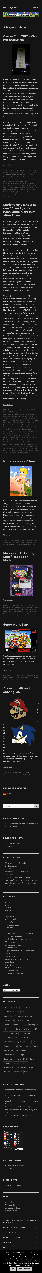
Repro (33, 614)
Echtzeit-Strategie (11, 1012)
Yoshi (9, 450)
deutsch (17, 175)
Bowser (29, 607)
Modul (34, 185)
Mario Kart (25, 611)
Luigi (11, 185)
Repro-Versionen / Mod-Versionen (14, 607)
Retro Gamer (10, 956)
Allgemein (20, 170)
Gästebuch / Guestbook (14, 1166)
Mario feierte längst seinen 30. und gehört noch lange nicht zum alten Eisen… (21, 210)
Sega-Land (9, 962)
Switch (11, 448)
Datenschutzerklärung (14, 1185)
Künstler (6, 185)
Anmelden (9, 1202)
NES (8, 187)
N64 (4, 187)
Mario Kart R (33, 611)
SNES (10, 192)
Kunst (32, 183)
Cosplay (11, 175)
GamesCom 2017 (17, 179)
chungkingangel (12, 1101)
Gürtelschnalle (8, 775)
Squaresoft (31, 433)
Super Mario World (9, 446)
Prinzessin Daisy (26, 429)
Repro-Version (8, 616)
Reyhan (16, 190)
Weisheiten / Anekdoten (15, 973)
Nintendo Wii (25, 427)
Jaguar (14, 181)
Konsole (20, 183)
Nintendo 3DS (30, 422)
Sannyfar (9, 1090)
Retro (31, 187)
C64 (25, 172)
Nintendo (13, 187)
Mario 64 (29, 418)
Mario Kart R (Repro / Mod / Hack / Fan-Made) (18, 556)
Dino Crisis (14, 1008)
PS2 (34, 1042)
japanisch (20, 181)
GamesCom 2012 (12, 925)
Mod (4, 614)
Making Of (33, 1025)
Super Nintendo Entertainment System (20, 1068)
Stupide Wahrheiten (13, 968)
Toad (14, 616)
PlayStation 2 (21, 1042)
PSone (6, 1046)
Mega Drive (27, 185)
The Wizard (17, 448)
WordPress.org (11, 1211)
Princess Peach (12, 614)
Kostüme (26, 183)
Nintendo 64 (7, 425)
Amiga (28, 170)
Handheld (32, 179)
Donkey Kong (19, 414)
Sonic (31, 775)
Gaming (26, 179)
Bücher (8, 908)
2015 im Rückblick (23, 1115)
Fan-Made (12, 609)
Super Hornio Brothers (26, 542)
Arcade (22, 412)
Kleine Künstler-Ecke (11, 1238)
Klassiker (14, 183)
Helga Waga (7, 181)
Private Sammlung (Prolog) (14, 1228)
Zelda (23, 194)
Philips (9, 429)
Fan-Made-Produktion (24, 609)
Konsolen (9, 931)
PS (30, 1042)
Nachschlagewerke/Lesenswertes (18, 939)
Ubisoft (18, 194)
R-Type (26, 187)
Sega (34, 190)
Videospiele (26, 448)
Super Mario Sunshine (28, 444)
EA (12, 177)
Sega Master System (12, 1059)
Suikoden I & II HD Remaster (16, 872)
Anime (33, 170)
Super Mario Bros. (13, 437)
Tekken (7, 1072)
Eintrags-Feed (11, 1205)
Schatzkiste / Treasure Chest (16, 959)
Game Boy (8, 1016)
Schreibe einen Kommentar (18, 452)
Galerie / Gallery (11, 919)
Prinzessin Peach (9, 431)
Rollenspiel (33, 431)
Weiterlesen (8, 535)
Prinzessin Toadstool (22, 431)
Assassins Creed (14, 172)
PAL (35, 1038)
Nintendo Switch (14, 427)
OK (13, 1269)
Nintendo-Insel (25, 410)
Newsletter (9, 846)
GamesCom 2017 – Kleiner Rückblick (20, 37)
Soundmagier (21, 192)
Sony (14, 192)
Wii (36, 448)
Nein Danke (24, 1269)
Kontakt (8, 1168)
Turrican (12, 194)
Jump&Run (7, 418)
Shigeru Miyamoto (13, 433)
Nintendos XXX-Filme (19, 461)
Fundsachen (17, 772)
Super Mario (20, 435)
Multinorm (27, 1029)
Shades (5, 192)
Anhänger (26, 772)
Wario (32, 448)
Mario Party (11, 420)
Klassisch (9, 928)
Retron (11, 190)
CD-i (12, 414)
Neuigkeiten (10, 942)
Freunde (8, 913)
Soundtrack (30, 192)
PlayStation (16, 429)
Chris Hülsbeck (32, 172)
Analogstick (16, 412)
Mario (21, 185)
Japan (24, 416)
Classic (5, 175)
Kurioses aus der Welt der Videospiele (20, 933)
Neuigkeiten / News (13, 843)
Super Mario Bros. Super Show (22, 440)
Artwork (5, 172)
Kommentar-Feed (12, 1208)
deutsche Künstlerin (27, 175)
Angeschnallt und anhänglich (16, 690)
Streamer (7, 1243)
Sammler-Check (10, 1055)
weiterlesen (8, 165)
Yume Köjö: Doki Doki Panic (21, 450)
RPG (4, 433)
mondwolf (9, 1095)
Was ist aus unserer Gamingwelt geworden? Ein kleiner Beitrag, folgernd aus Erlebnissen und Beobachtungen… (21, 880)
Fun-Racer (28, 414)
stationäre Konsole (9, 435)
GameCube (27, 177)
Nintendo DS (16, 425)
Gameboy (19, 1016)
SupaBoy (6, 194)
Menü (35, 7)
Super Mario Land (17, 442)
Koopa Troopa (7, 611)
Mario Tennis (20, 420)
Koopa (11, 677)
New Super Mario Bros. (10, 422)
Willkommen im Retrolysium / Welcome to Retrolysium (20, 1221)
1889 (36, 540)
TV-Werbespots (11, 971)
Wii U (5, 450)
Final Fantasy (18, 177)
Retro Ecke (8, 1050)
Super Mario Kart (15, 624)
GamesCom (7, 179)
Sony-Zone (9, 965)
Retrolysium (10, 7)
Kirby (34, 609)
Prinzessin (26, 677)
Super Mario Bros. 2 (26, 437)
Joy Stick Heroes (32, 416)
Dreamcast (7, 177)
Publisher (20, 187)
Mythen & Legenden (26, 540)
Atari (21, 172)
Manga (16, 185)
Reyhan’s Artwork (26, 190)
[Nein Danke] (39, 1262)
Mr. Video (28, 420)
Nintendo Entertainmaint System (18, 1038)
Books (7, 905)
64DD (9, 412)
